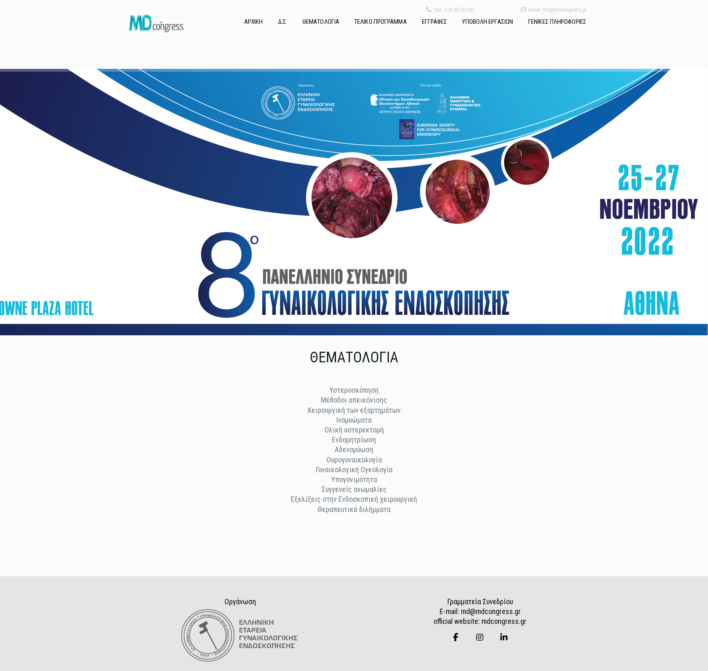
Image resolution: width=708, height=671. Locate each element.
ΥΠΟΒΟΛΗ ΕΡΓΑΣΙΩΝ (487, 21)
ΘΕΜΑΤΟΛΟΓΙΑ (320, 21)
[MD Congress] (156, 23)
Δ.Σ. (282, 21)
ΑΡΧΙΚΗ (253, 21)
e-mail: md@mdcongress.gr (557, 10)
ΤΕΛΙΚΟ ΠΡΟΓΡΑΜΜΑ (380, 21)
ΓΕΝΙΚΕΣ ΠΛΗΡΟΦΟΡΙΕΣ (557, 21)
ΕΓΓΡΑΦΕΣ (434, 21)
